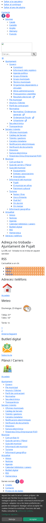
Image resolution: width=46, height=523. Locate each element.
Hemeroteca (11, 476)
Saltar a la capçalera (13, 1)
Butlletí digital (11, 470)
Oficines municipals (14, 408)
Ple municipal (11, 387)
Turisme (9, 449)
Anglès (12, 28)
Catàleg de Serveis (13, 411)
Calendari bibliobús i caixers (18, 467)
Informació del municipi (16, 446)
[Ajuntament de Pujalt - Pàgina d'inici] (16, 47)
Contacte (5, 12)
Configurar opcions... (10, 514)
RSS (7, 473)
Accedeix (5, 295)
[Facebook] (3, 15)
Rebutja (12, 519)
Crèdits (8, 485)
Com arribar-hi (12, 437)
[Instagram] (8, 15)
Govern (8, 384)
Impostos (9, 425)
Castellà (13, 25)
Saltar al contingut (12, 4)
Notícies (9, 274)
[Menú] (2, 58)
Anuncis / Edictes (13, 390)
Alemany (13, 31)
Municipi (5, 434)
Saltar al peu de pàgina (14, 7)
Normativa (10, 396)
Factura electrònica (14, 428)
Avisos (8, 271)
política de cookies (25, 511)
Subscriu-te (6, 355)
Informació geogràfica (15, 452)
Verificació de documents (17, 423)
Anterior (5, 333)
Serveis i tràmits (8, 405)
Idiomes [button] (9, 19)
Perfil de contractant (15, 393)
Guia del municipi (13, 443)
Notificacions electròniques (18, 420)
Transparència (12, 402)
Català (12, 22)
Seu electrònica (12, 399)
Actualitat (5, 455)
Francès (13, 34)
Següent (13, 333)
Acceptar (33, 519)
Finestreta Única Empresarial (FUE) (21, 431)
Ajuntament (6, 381)
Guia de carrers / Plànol (16, 440)
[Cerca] (34, 54)
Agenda (9, 268)
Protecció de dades (14, 491)
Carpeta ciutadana (13, 417)
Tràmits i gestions (13, 414)
